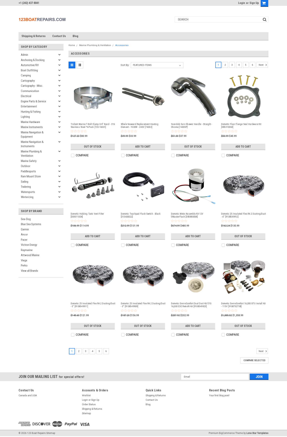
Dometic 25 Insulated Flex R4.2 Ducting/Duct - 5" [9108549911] (93, 305)
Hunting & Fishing (31, 111)
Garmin (25, 229)
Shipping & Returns (33, 36)
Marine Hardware (30, 122)
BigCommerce (227, 433)
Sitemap (86, 413)
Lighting (25, 117)
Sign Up (254, 2)
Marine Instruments (32, 127)
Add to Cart (143, 146)
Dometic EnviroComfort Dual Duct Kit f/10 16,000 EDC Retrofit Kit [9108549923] (191, 305)
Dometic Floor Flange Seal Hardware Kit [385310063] (241, 125)
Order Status (89, 404)
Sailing (24, 181)
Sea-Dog (26, 219)
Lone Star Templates (257, 433)
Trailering (26, 186)
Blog (75, 36)
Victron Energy (29, 245)
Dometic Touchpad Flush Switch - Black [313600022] (140, 215)
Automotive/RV (30, 65)
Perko (24, 265)
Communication (30, 91)
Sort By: (125, 65)
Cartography (28, 80)
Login (241, 2)
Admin (24, 55)
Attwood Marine (30, 255)
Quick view (93, 116)
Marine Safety (29, 161)
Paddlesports (28, 171)
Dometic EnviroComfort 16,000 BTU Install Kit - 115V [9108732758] (243, 305)
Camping (26, 75)
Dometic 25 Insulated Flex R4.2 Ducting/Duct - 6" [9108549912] (243, 215)
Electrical (26, 96)
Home (72, 45)
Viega (24, 260)
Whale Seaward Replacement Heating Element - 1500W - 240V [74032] (139, 125)
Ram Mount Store (31, 176)
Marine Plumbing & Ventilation (31, 154)
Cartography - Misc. (32, 86)
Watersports (28, 192)
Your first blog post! (219, 395)
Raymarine (27, 250)
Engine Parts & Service (33, 101)
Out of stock (92, 146)
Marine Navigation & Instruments (32, 144)
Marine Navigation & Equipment (32, 135)
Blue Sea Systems (31, 224)
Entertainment (29, 106)
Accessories (121, 45)
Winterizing (27, 197)
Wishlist (86, 395)
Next (261, 65)
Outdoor (25, 166)
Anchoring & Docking (33, 60)
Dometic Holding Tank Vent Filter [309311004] (87, 215)
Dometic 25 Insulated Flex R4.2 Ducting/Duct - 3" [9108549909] (143, 305)
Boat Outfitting (29, 70)
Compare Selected (254, 360)
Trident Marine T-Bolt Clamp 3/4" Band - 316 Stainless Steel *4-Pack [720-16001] (93, 125)
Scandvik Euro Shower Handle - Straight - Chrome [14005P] (191, 125)
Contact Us (59, 36)
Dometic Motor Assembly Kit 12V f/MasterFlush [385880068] (187, 215)
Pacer (24, 240)
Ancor (24, 234)
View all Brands (29, 270)
